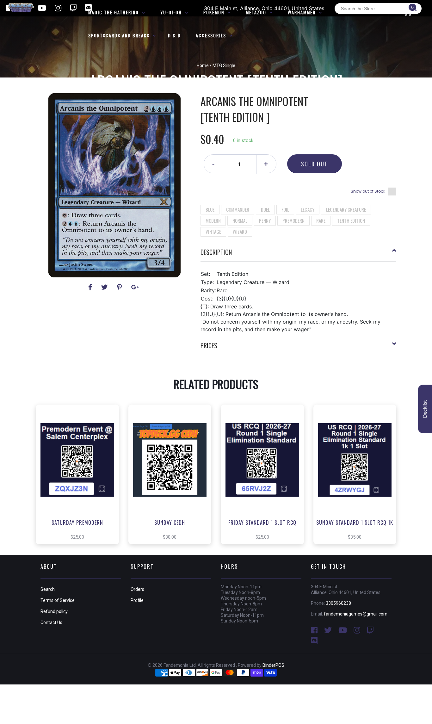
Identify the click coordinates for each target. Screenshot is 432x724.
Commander (237, 209)
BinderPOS (273, 665)
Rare (320, 220)
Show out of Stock (368, 191)
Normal (239, 220)
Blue (210, 209)
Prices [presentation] (209, 345)
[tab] (299, 254)
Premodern (293, 220)
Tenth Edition (351, 220)
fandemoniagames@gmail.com (355, 613)
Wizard (240, 231)
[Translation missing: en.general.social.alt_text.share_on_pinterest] (120, 287)
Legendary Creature (346, 209)
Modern (213, 220)
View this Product (80, 484)
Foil (285, 209)
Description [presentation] (216, 252)
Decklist (425, 409)
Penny (265, 220)
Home (203, 65)
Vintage (213, 231)
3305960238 (338, 603)
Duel (265, 209)
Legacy (307, 209)
